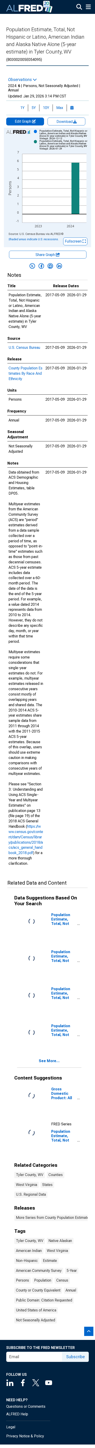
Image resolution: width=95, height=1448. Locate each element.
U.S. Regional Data (31, 1194)
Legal (10, 1427)
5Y (34, 108)
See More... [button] (49, 1061)
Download (65, 121)
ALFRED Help (17, 1414)
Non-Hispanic (27, 1260)
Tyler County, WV (29, 1175)
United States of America (36, 1310)
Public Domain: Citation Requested (44, 1300)
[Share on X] (32, 266)
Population (42, 1280)
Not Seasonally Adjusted (35, 1320)
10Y (46, 108)
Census (62, 1280)
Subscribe (75, 1356)
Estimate (50, 1260)
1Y (22, 108)
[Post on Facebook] (41, 266)
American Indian (29, 1250)
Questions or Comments (25, 1406)
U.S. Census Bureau (24, 347)
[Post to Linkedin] (59, 266)
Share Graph (46, 255)
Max (59, 108)
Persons (22, 1280)
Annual (70, 1290)
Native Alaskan (60, 1241)
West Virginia (26, 1185)
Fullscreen (74, 241)
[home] (29, 7)
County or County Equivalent (38, 1290)
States (47, 1185)
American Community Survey (39, 1270)
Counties (55, 1175)
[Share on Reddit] (50, 266)
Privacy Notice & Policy (25, 1436)
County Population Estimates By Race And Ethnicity (25, 373)
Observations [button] (20, 80)
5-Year (72, 1270)
